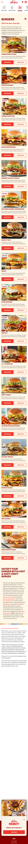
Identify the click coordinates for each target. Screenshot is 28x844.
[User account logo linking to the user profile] (25, 2)
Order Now (20, 62)
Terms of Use (14, 843)
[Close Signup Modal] (24, 820)
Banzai (18, 604)
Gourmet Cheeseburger (9, 599)
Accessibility (14, 841)
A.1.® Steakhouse (7, 600)
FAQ (14, 839)
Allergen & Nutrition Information (10, 628)
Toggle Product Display (25, 19)
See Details (7, 62)
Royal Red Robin (7, 604)
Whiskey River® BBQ (8, 597)
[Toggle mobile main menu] (2, 2)
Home (14, 2)
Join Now (14, 832)
